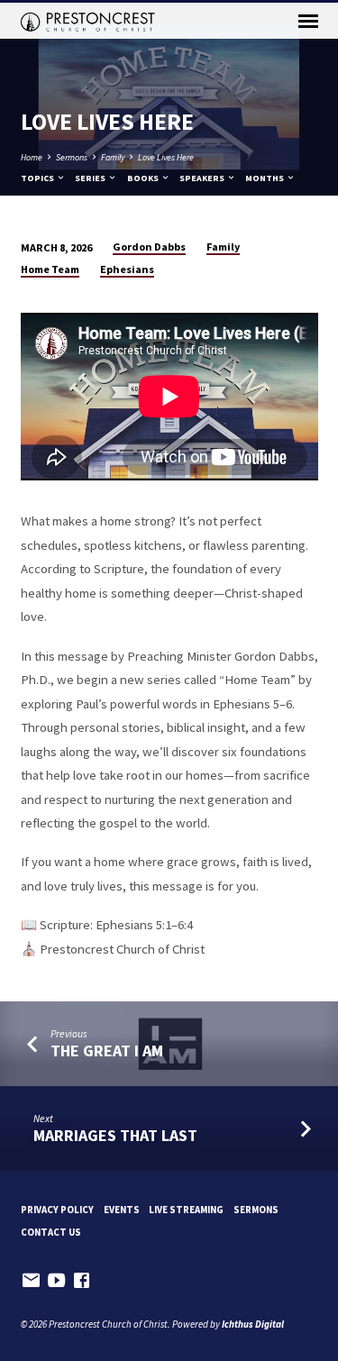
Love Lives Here (166, 157)
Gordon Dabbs (149, 246)
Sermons (71, 157)
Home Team (50, 269)
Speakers (202, 178)
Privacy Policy (57, 1209)
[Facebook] (81, 1280)
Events (122, 1209)
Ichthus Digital (253, 1324)
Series (91, 178)
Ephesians (127, 269)
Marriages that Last (115, 1135)
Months (265, 178)
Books (143, 178)
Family (112, 157)
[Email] (31, 1280)
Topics (38, 178)
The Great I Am (106, 1050)
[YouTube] (56, 1280)
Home (31, 157)
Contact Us (51, 1232)
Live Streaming (186, 1209)
